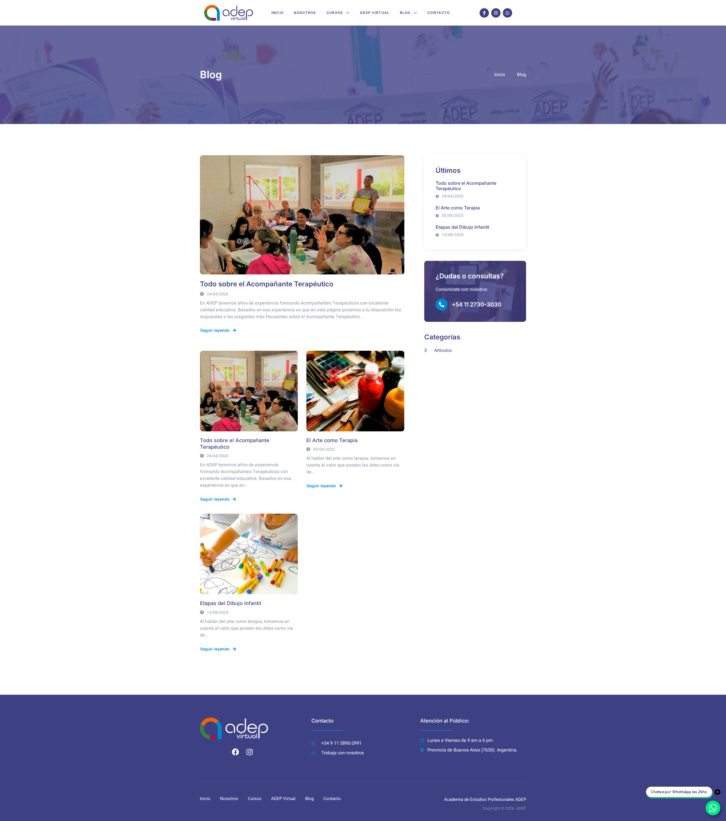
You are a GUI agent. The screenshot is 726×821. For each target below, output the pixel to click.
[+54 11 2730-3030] (442, 304)
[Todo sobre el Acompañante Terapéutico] (302, 214)
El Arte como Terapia (332, 440)
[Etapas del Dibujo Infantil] (249, 554)
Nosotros (305, 13)
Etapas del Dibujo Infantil (230, 603)
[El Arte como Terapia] (355, 391)
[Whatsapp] (507, 13)
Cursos (334, 13)
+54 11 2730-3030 (476, 304)
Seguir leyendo (215, 330)
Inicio (277, 13)
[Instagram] (496, 13)
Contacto (438, 13)
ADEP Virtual (375, 13)
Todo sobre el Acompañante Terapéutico (267, 284)
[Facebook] (235, 752)
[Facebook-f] (484, 13)
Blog (405, 13)
